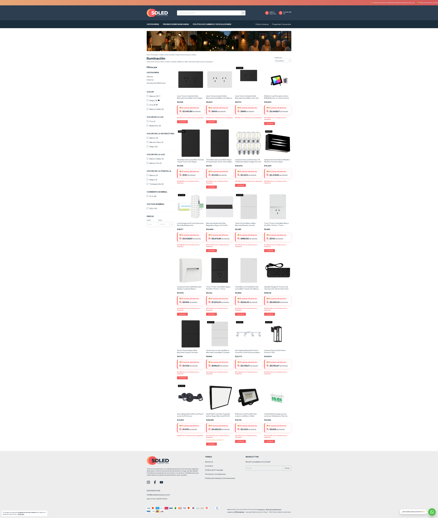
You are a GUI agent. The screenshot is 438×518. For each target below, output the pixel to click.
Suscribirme (203, 40)
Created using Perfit (203, 50)
